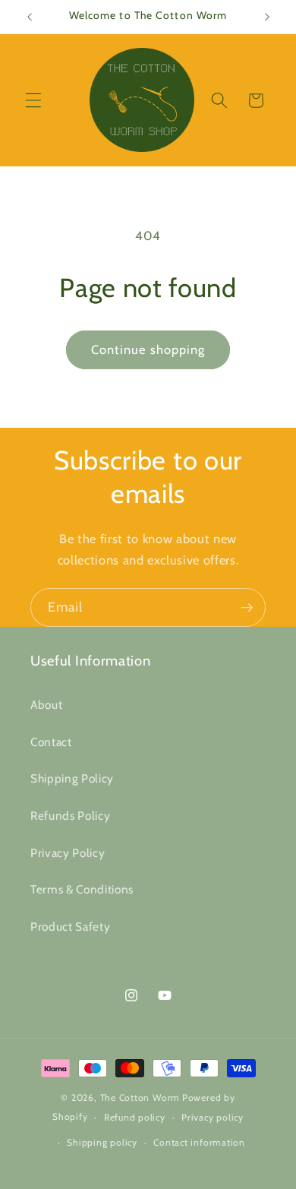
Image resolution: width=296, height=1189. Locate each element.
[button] (33, 100)
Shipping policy (102, 1142)
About (46, 704)
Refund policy (134, 1117)
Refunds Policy (70, 815)
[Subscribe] (246, 608)
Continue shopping (148, 349)
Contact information (199, 1142)
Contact (51, 742)
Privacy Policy (67, 853)
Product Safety (70, 926)
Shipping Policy (72, 778)
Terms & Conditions (82, 889)
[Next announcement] (267, 16)
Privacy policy (212, 1117)
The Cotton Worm (140, 1097)
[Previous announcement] (29, 16)
